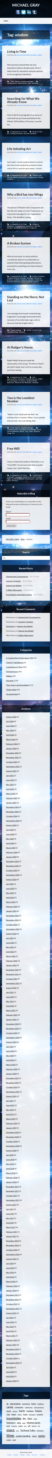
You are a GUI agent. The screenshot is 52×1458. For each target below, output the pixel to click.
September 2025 (12, 766)
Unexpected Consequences (17, 576)
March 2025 (10, 794)
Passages (10, 680)
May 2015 (10, 1327)
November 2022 (12, 920)
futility (39, 477)
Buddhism (40, 1404)
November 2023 (12, 866)
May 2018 (10, 1164)
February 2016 (11, 1286)
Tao (26, 431)
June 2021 (10, 997)
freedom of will (29, 477)
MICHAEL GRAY (26, 5)
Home (9, 1455)
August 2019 (11, 1096)
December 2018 (12, 1132)
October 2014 (11, 1358)
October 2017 (11, 1196)
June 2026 (10, 726)
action (35, 276)
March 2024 (10, 848)
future (38, 1410)
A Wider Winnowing (14, 590)
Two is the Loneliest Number (20, 399)
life (24, 1418)
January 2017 (11, 1236)
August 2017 (11, 1205)
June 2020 (10, 1051)
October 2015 (11, 1304)
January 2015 (11, 1345)
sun (17, 1430)
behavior (10, 226)
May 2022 (10, 947)
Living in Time (16, 51)
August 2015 (11, 1313)
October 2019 (11, 1087)
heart (13, 1414)
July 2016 (10, 1263)
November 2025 (12, 757)
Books (22, 1455)
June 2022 (10, 943)
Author (16, 1455)
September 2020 (12, 1037)
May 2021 (10, 1001)
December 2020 (12, 1024)
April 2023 (10, 897)
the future (40, 1431)
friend (34, 330)
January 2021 (11, 1019)
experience (22, 83)
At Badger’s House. (20, 347)
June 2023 (10, 888)
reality (20, 1426)
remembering (12, 332)
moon (23, 1423)
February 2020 (11, 1069)
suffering (38, 280)
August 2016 (11, 1259)
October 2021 (11, 979)
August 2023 (11, 879)
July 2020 (10, 1047)
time (29, 83)
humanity (32, 1414)
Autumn (21, 379)
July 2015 (10, 1318)
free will (10, 477)
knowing (40, 1414)
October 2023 (11, 870)
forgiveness (37, 475)
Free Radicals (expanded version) (19, 595)
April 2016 (10, 1277)
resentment (29, 479)
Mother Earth (33, 1422)
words (35, 282)
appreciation (12, 379)
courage (30, 278)
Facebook (18, 12)
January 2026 (11, 748)
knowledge (32, 430)
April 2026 (10, 735)
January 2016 (11, 1290)
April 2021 (10, 1006)
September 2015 (12, 1309)
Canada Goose (31, 379)
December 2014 (12, 1349)
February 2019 (11, 1123)
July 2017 (10, 1209)
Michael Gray (35, 55)
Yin (13, 433)
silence (24, 280)
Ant (33, 377)
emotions (30, 226)
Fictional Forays (12, 671)
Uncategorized (12, 694)
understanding (23, 1436)
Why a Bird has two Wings (25, 194)
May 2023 (10, 893)
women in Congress (29, 228)
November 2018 (12, 1137)
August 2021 (11, 988)
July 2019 (10, 1101)
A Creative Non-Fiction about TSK (19, 658)
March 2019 (10, 1119)
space (21, 431)
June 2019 (10, 1105)
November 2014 (12, 1354)
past (8, 1426)
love (39, 430)
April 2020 (10, 1060)
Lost (40, 330)
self (29, 1426)
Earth (22, 1410)
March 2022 (10, 956)
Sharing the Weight (13, 586)
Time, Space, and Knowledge (21, 81)
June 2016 (10, 1268)
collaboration (12, 430)
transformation (13, 282)
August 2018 (11, 1150)
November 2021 (12, 974)
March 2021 (10, 1010)
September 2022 (12, 929)
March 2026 (10, 739)
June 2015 (10, 1322)
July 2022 (10, 938)
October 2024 (11, 816)
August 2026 (11, 717)
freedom (18, 477)
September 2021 (12, 983)
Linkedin (29, 12)
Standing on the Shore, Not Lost (25, 298)
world (14, 1440)
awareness (26, 1404)
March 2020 (10, 1065)
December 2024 (12, 807)
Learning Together (13, 581)
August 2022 (11, 934)
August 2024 (11, 825)
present (14, 1426)
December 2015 (12, 1295)
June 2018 (10, 1159)
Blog (22, 539)
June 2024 (10, 834)
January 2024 (11, 857)
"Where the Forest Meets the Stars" (24, 176)
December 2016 (12, 1241)
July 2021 (10, 992)
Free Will (13, 448)
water (41, 1435)
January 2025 (11, 803)
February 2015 (11, 1340)
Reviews (34, 1455)
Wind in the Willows (23, 382)
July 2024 (10, 830)
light (9, 479)
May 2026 (10, 730)
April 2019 (10, 1114)
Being (33, 1404)
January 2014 (11, 1381)
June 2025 (10, 780)
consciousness (39, 1407)
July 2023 (10, 884)
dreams (15, 1411)
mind (19, 1423)
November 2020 (12, 1028)
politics (17, 280)
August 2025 (11, 771)
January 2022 (11, 965)
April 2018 (10, 1169)
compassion (12, 83)
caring (13, 133)
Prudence (22, 381)
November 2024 (12, 812)
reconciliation (13, 431)
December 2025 (12, 753)
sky (39, 1426)
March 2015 (10, 1336)
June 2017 (10, 1214)
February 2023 (11, 906)
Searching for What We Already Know (23, 100)
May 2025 (10, 785)
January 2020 (11, 1074)
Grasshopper (12, 381)
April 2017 (10, 1223)
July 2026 (10, 721)
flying (40, 177)
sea (25, 1426)
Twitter (23, 12)
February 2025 (11, 798)
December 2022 (12, 916)
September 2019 (12, 1092)
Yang (9, 433)
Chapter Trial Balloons (14, 662)
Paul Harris (10, 626)
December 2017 (12, 1187)
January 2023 (11, 911)
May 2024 (10, 839)
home (20, 1414)
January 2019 (11, 1128)
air (7, 1404)
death (29, 330)
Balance (35, 224)
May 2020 (10, 1056)
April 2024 (10, 843)
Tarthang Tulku (27, 1430)
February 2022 (11, 961)
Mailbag (9, 676)
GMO (40, 379)
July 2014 (10, 1367)
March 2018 (10, 1173)
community (19, 1407)
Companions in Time (18, 132)
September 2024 (12, 821)
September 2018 (12, 1146)
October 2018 (11, 1141)
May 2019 (10, 1110)
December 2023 (12, 861)
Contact (42, 1455)
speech (31, 280)
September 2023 (12, 875)
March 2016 (10, 1281)
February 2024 (11, 852)
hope (25, 1414)
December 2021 (12, 970)
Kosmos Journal (22, 133)
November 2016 (12, 1245)
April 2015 (10, 1331)
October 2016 (11, 1250)
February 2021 (11, 1015)
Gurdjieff (23, 430)
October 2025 (11, 762)
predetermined (18, 479)
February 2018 (11, 1178)
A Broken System (19, 243)
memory (10, 1422)
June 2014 (10, 1372)
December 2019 (12, 1078)
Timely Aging (15, 330)
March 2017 (10, 1227)
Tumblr (34, 12)
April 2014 (10, 1376)
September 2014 (12, 1363)
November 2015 (12, 1300)
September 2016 (12, 1254)
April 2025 (10, 789)
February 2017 (11, 1232)
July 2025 (10, 775)
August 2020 (11, 1042)
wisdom (35, 83)
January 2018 (11, 1182)
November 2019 (12, 1083)
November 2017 (12, 1191)
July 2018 (10, 1155)
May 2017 (10, 1218)
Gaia (8, 1414)
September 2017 (12, 1200)
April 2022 (10, 952)
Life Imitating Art (19, 149)
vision (23, 282)
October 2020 (11, 1033)
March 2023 (10, 902)
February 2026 (11, 744)
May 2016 (10, 1272)
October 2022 (11, 925)
